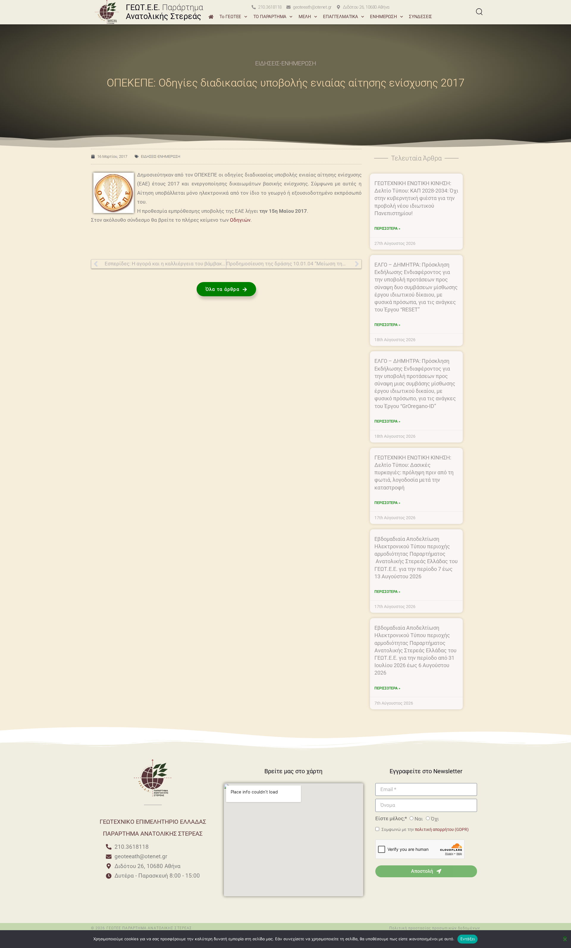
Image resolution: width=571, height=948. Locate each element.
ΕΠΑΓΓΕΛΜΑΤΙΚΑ (340, 16)
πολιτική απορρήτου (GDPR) (442, 829)
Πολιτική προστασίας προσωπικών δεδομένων (434, 928)
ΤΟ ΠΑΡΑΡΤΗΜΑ (270, 16)
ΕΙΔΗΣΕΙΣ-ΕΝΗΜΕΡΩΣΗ (285, 63)
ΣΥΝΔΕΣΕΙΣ (420, 16)
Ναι (419, 818)
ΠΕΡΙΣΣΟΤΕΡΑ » (387, 228)
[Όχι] (565, 938)
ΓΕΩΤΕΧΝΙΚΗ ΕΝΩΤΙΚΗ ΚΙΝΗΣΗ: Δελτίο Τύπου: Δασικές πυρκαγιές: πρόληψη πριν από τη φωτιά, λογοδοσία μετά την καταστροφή (414, 472)
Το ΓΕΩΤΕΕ (230, 16)
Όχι (435, 818)
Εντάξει (467, 938)
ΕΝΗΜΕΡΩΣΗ (383, 16)
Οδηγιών (240, 220)
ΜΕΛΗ (305, 16)
